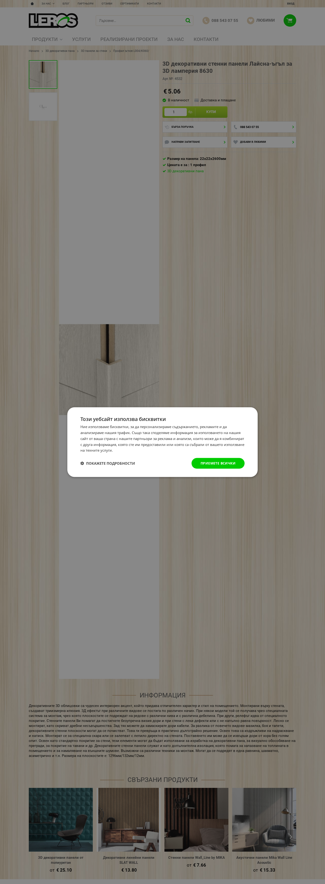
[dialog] (162, 442)
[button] (107, 463)
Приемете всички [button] (218, 463)
